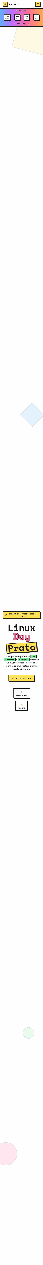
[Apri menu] (37, 4)
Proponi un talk (23, 678)
